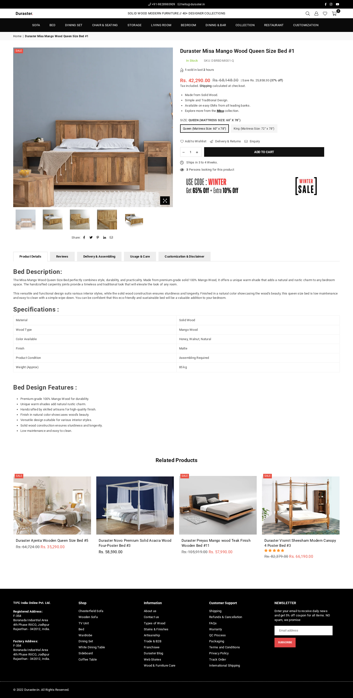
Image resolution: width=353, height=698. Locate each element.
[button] (274, 550)
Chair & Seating (105, 25)
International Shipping (224, 665)
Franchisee (152, 647)
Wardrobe (85, 635)
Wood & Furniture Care (159, 665)
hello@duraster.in (193, 4)
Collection (245, 25)
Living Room (161, 25)
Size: (210, 120)
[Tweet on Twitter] (91, 237)
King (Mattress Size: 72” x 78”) (254, 128)
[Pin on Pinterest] (98, 237)
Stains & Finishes (156, 629)
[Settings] (316, 13)
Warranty (215, 629)
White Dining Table (92, 647)
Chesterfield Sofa (91, 611)
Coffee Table (88, 659)
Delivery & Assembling (99, 256)
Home (17, 36)
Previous (17, 127)
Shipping (206, 86)
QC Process (217, 635)
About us (150, 611)
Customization (305, 25)
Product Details (30, 256)
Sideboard (86, 653)
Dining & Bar (216, 25)
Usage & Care (140, 256)
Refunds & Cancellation (225, 617)
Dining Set (74, 25)
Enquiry (254, 141)
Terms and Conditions (224, 647)
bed (52, 25)
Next (168, 127)
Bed (81, 629)
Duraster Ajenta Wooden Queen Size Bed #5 (52, 540)
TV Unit (84, 623)
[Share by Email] (111, 237)
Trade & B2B (152, 641)
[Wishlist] (325, 13)
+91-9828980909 (163, 4)
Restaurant (274, 25)
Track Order (217, 659)
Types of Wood (154, 623)
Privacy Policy (219, 653)
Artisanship (152, 635)
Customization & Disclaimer (184, 256)
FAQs (213, 623)
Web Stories (152, 659)
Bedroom (188, 25)
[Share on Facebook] (84, 237)
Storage (135, 25)
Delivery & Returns (227, 141)
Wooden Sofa (88, 617)
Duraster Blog (153, 653)
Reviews (62, 256)
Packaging (216, 641)
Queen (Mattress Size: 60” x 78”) (204, 128)
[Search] (307, 13)
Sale (19, 50)
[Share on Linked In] (105, 237)
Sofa (36, 25)
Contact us (151, 617)
